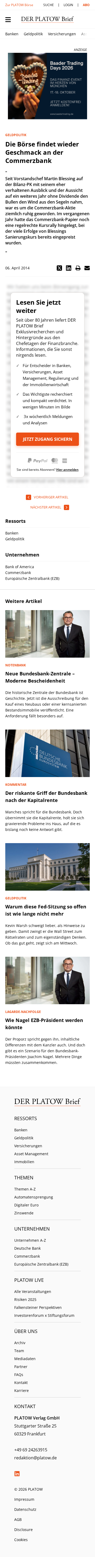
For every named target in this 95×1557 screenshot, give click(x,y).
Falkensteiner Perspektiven (38, 1307)
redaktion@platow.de (35, 1458)
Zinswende (24, 1212)
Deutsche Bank (27, 1248)
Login (68, 5)
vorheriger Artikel (51, 497)
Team (19, 1350)
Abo (86, 5)
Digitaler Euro (26, 1204)
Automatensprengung (33, 1197)
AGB (18, 1519)
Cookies (21, 1539)
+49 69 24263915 (30, 1450)
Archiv (19, 1342)
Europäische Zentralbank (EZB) (41, 1264)
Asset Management (31, 1153)
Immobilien (24, 1161)
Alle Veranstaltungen (32, 1291)
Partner (20, 1366)
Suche (48, 5)
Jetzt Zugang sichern (47, 439)
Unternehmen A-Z (30, 1240)
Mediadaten (25, 1358)
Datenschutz (25, 1509)
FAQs (18, 1374)
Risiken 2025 (25, 1299)
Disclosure (23, 1529)
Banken (11, 33)
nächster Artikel (45, 507)
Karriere (21, 1390)
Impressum (24, 1499)
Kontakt (21, 1382)
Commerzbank (27, 1256)
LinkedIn (17, 1473)
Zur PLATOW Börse (19, 5)
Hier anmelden (67, 469)
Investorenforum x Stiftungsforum (44, 1315)
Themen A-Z (25, 1189)
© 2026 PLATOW (28, 1489)
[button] (59, 268)
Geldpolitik (33, 33)
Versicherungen (62, 33)
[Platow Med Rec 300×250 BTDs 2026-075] (47, 86)
